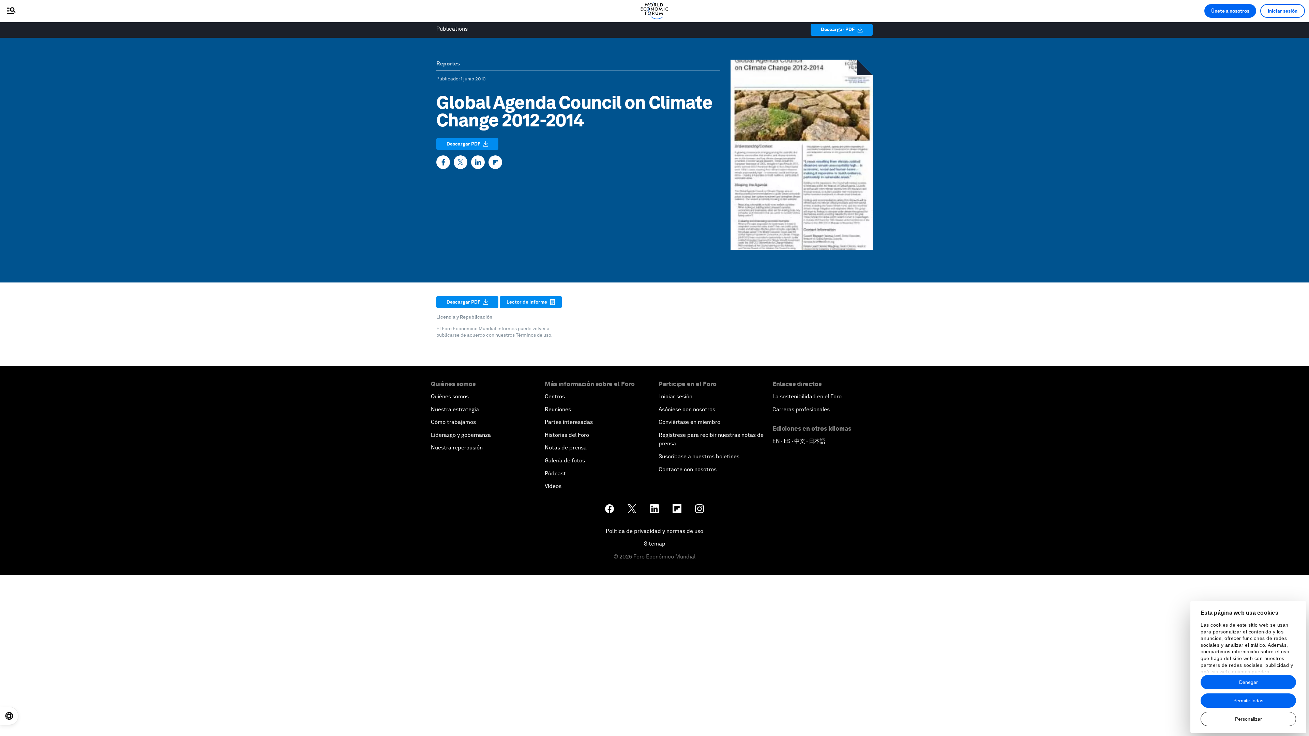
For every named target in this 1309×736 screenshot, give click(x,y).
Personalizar (1248, 719)
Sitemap (654, 543)
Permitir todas (1248, 700)
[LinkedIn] (478, 162)
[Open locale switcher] (9, 716)
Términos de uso (533, 335)
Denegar (1248, 682)
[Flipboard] (495, 162)
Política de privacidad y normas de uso (654, 531)
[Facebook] (443, 162)
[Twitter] (460, 162)
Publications (452, 29)
